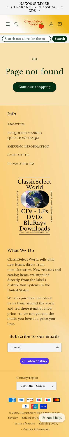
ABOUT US (16, 124)
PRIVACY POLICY (21, 164)
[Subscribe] (57, 347)
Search (59, 38)
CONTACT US (18, 155)
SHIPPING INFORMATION (28, 146)
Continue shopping (34, 87)
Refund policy (30, 418)
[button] (7, 24)
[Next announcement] (62, 7)
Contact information (36, 429)
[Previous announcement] (7, 7)
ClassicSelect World (32, 413)
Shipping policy (49, 423)
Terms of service (24, 423)
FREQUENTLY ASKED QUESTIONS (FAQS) (24, 135)
